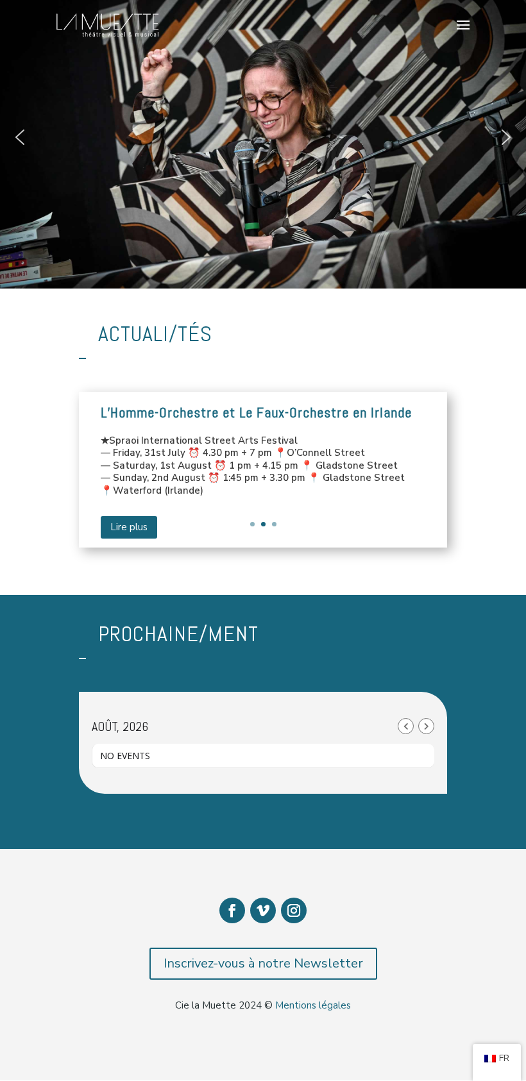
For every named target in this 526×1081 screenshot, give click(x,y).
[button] (20, 137)
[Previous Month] (406, 726)
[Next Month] (426, 726)
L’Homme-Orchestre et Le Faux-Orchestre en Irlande (256, 412)
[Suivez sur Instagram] (294, 910)
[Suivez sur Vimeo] (263, 910)
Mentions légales (313, 1005)
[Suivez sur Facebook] (232, 910)
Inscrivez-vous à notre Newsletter (263, 963)
